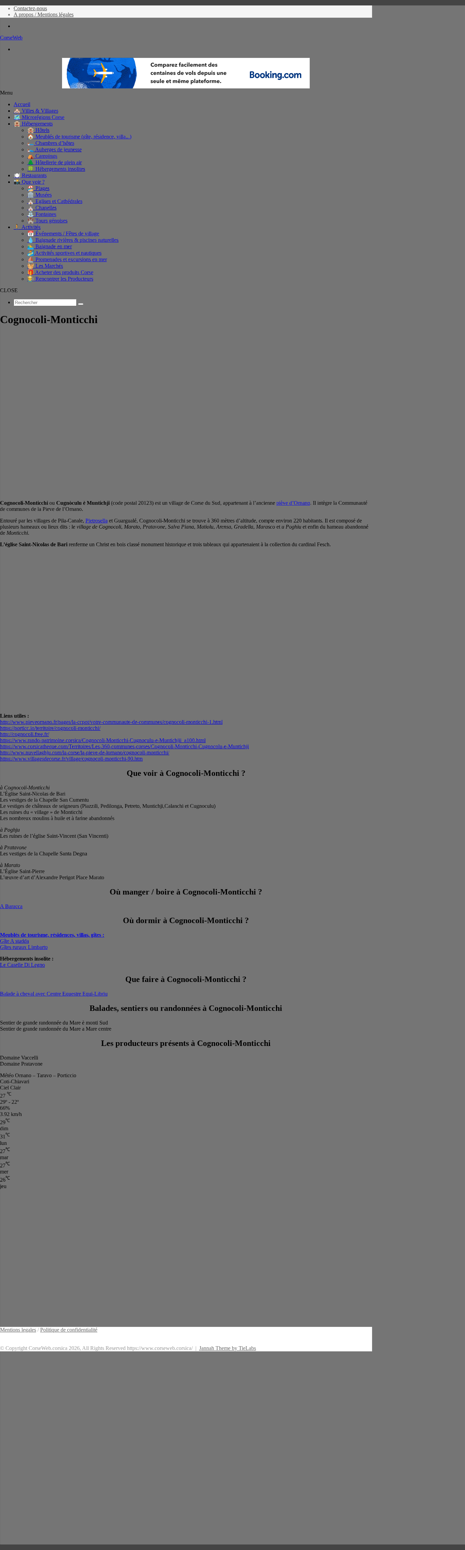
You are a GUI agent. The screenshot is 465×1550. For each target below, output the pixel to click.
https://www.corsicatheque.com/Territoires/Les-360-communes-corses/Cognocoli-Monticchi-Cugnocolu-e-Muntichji (124, 746)
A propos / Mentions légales (44, 14)
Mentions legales (18, 1330)
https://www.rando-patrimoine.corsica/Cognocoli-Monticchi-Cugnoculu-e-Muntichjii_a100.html (103, 740)
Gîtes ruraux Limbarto (24, 947)
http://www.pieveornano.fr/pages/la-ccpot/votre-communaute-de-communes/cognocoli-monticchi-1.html (111, 722)
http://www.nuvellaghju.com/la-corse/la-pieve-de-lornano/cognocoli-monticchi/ (84, 752)
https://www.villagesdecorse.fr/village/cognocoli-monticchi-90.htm (71, 759)
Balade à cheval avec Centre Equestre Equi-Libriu (54, 994)
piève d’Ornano (293, 503)
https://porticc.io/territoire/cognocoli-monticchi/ (50, 728)
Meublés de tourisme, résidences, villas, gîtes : (52, 935)
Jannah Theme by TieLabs (227, 1348)
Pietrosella (96, 520)
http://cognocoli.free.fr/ (24, 734)
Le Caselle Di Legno (22, 965)
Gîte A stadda (14, 941)
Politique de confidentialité (68, 1330)
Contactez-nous (30, 8)
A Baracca (11, 906)
